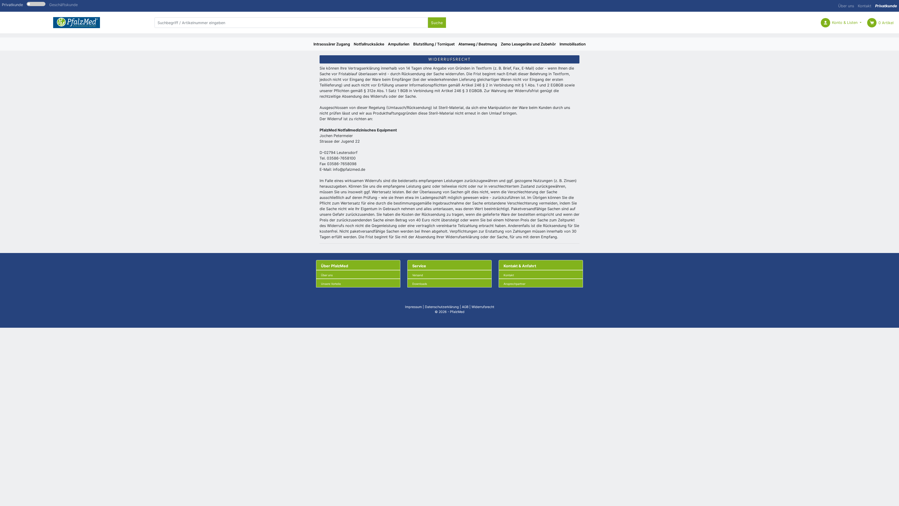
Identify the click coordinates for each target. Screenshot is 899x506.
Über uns (846, 6)
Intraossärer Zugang (331, 44)
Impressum (413, 307)
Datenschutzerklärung (442, 307)
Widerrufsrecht (483, 307)
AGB (465, 307)
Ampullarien (398, 44)
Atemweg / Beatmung (477, 44)
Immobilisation (573, 44)
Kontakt (864, 6)
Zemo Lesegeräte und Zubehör (528, 44)
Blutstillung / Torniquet (434, 44)
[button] (847, 23)
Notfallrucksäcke (369, 44)
